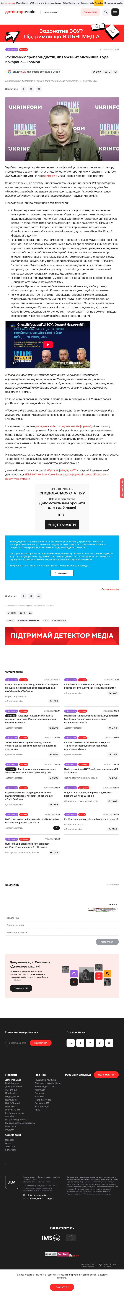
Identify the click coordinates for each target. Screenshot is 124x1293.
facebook (9, 1140)
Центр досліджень (53, 3)
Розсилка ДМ (42, 1106)
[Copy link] (39, 89)
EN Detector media (86, 3)
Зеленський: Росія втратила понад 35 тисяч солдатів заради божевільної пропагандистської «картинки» (31, 745)
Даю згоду (62, 1287)
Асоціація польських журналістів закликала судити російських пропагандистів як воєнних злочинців (30, 719)
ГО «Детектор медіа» (113, 3)
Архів (37, 1109)
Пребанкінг (11, 1093)
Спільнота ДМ (21, 988)
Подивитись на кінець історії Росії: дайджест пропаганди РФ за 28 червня (88, 794)
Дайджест (83, 764)
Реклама (39, 1093)
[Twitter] (31, 89)
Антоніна (99, 3)
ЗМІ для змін (11, 1089)
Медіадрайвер (12, 1096)
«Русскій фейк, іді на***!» (62, 470)
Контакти (39, 1096)
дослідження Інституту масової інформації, (63, 426)
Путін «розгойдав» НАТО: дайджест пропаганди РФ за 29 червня (91, 771)
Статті (82, 814)
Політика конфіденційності (48, 1083)
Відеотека (10, 1106)
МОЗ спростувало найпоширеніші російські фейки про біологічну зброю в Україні (32, 821)
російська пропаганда (29, 620)
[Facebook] (24, 89)
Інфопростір (12, 49)
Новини (23, 49)
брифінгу (49, 176)
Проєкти (11, 1075)
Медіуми (9, 1129)
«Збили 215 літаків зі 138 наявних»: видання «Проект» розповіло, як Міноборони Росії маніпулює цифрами (87, 745)
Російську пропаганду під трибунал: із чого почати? (91, 819)
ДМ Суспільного (37, 3)
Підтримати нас (43, 1099)
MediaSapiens (22, 3)
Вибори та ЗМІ (12, 1109)
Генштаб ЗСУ (60, 620)
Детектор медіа (8, 3)
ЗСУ (47, 620)
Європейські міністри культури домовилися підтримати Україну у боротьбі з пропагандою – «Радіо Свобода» (30, 796)
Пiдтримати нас (106, 1074)
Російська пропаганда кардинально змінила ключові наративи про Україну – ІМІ (30, 771)
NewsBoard (10, 1099)
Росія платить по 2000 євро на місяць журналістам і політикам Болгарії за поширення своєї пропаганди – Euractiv (91, 719)
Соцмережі (13, 1135)
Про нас (40, 1075)
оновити (113, 904)
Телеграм (10, 1146)
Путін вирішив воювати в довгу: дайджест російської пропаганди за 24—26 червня (27, 845)
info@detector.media (36, 1195)
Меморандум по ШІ (44, 1086)
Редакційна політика (45, 1080)
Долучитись (62, 573)
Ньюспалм (10, 1126)
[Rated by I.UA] (74, 1255)
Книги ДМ (40, 1089)
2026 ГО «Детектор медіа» (39, 1198)
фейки (11, 620)
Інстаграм (10, 1149)
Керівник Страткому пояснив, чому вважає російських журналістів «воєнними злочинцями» (90, 686)
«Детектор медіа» (110, 589)
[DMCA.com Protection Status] (51, 1255)
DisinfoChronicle (69, 3)
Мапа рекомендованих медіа (20, 1123)
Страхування (90, 12)
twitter (8, 1143)
